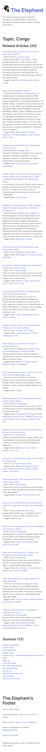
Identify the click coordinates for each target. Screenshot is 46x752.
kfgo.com (32, 296)
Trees (11, 137)
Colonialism (22, 364)
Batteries (19, 362)
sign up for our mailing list (25, 722)
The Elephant (26, 10)
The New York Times (24, 330)
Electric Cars (8, 450)
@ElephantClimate (10, 730)
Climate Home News (27, 377)
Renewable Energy (23, 466)
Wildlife (29, 416)
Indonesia (12, 317)
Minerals (6, 364)
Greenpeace (7, 166)
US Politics (14, 471)
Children (24, 570)
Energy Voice (24, 150)
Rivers (18, 80)
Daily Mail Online (31, 584)
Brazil (5, 137)
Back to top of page (11, 709)
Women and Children (30, 80)
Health (32, 599)
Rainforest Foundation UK (29, 213)
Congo (5, 83)
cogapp (23, 743)
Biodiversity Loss (19, 628)
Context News (30, 252)
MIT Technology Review (12, 666)
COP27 (19, 281)
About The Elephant (11, 735)
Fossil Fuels (13, 283)
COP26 (38, 414)
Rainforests (20, 239)
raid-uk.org (29, 510)
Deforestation (21, 132)
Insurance (33, 163)
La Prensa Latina (23, 57)
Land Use (26, 333)
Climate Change (18, 135)
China (34, 362)
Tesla (18, 568)
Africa (25, 163)
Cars (16, 450)
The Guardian (20, 270)
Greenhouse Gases (16, 469)
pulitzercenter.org (32, 93)
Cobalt (28, 469)
